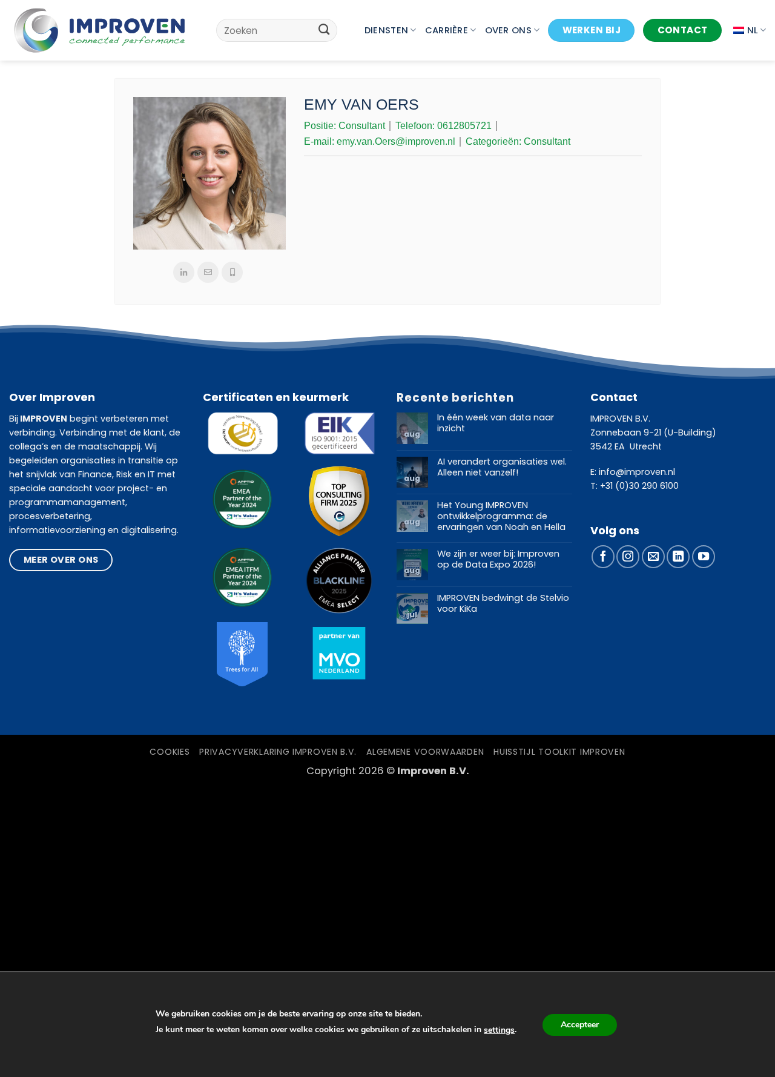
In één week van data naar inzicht (495, 423)
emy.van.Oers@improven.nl (396, 141)
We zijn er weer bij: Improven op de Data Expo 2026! (498, 559)
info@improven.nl (637, 472)
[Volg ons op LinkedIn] (678, 556)
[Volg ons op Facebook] (603, 556)
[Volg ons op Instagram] (627, 556)
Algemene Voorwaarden (425, 752)
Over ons (508, 30)
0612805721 (464, 126)
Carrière (446, 30)
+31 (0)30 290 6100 (639, 486)
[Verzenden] (324, 30)
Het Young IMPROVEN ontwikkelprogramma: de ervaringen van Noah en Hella (501, 516)
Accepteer (580, 1024)
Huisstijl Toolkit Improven (559, 752)
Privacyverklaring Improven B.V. (278, 752)
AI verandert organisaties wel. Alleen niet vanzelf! (502, 467)
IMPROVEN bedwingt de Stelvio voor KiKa (503, 603)
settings (499, 1030)
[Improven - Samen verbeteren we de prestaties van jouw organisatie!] (99, 30)
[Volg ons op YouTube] (703, 556)
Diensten (386, 30)
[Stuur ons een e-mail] (653, 556)
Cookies (170, 752)
